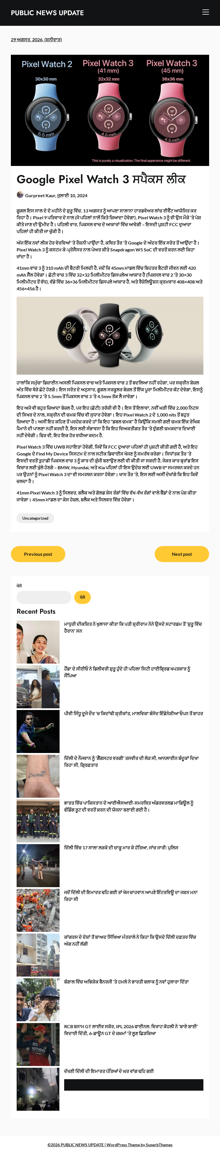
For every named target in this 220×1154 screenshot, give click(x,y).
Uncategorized (35, 518)
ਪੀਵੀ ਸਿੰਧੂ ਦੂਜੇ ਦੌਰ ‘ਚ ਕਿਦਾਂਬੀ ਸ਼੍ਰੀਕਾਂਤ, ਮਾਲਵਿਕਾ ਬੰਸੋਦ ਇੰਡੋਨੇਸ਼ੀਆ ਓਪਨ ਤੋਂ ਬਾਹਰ (133, 713)
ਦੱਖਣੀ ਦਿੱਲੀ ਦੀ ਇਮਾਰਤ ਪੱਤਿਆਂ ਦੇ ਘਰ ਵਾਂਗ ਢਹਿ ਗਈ (109, 1071)
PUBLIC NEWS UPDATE (47, 12)
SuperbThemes (159, 1144)
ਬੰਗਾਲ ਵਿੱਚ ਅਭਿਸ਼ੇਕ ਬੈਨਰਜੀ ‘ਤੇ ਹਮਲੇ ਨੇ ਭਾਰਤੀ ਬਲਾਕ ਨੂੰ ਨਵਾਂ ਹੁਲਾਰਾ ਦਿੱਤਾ (126, 981)
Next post (182, 554)
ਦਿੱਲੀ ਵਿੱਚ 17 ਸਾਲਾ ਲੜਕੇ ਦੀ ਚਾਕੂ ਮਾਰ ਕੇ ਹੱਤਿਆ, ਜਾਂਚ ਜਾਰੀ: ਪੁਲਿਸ (121, 847)
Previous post (38, 554)
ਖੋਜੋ (19, 585)
